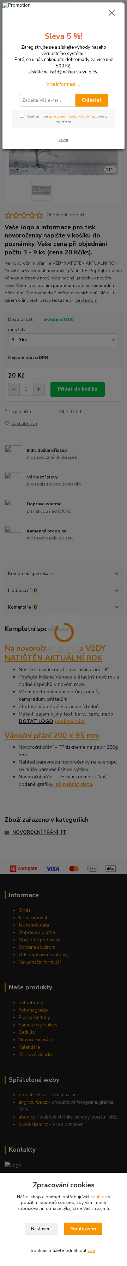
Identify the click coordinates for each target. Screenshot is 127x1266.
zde (91, 1250)
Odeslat (92, 100)
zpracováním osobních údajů (70, 116)
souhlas (98, 1197)
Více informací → (63, 84)
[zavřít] (111, 13)
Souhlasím (83, 1228)
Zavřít (63, 140)
